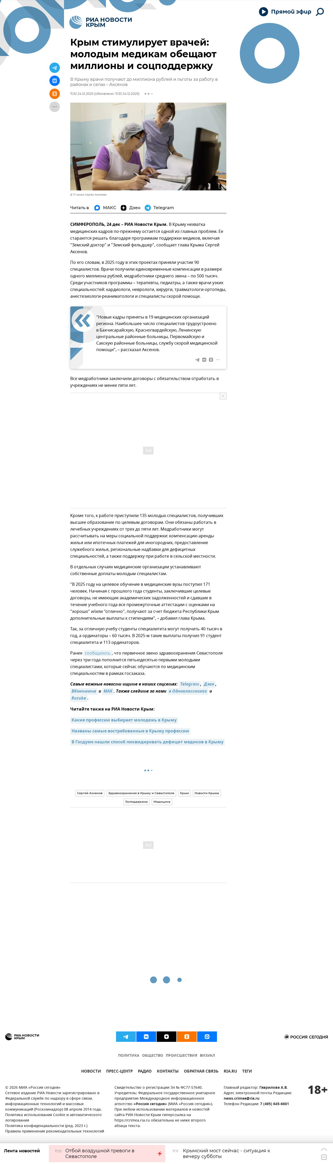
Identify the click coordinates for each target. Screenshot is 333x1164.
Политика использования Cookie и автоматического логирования (53, 1118)
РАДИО (145, 1072)
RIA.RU (230, 1072)
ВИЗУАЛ (207, 1056)
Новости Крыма (207, 793)
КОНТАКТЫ (168, 1072)
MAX (108, 691)
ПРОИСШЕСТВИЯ (181, 1056)
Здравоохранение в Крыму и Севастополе (141, 793)
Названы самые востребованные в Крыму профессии (130, 731)
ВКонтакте (84, 691)
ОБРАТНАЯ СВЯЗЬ (201, 1072)
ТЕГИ (247, 1072)
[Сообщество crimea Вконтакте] (146, 1036)
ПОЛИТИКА (128, 1056)
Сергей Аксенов (90, 793)
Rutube (79, 698)
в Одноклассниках (188, 691)
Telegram (189, 684)
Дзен (209, 684)
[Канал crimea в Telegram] (126, 1036)
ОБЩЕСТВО (152, 1056)
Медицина (161, 802)
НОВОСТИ (91, 1072)
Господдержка (136, 802)
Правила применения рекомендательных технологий (54, 1132)
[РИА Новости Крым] (100, 22)
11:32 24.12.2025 (81, 94)
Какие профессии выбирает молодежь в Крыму (124, 720)
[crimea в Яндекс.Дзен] (166, 1036)
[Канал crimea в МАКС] (207, 1036)
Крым (184, 793)
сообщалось (98, 653)
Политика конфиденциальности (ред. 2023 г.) (46, 1126)
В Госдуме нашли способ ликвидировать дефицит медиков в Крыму (147, 742)
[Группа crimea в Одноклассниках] (187, 1036)
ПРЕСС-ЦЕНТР (119, 1072)
